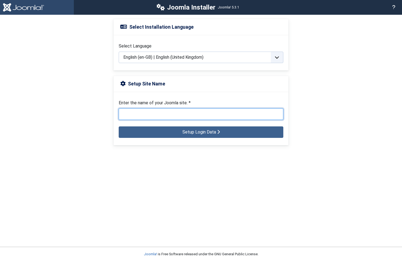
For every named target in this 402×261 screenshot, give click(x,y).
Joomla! (150, 254)
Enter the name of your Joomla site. (155, 102)
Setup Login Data (199, 132)
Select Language (135, 46)
